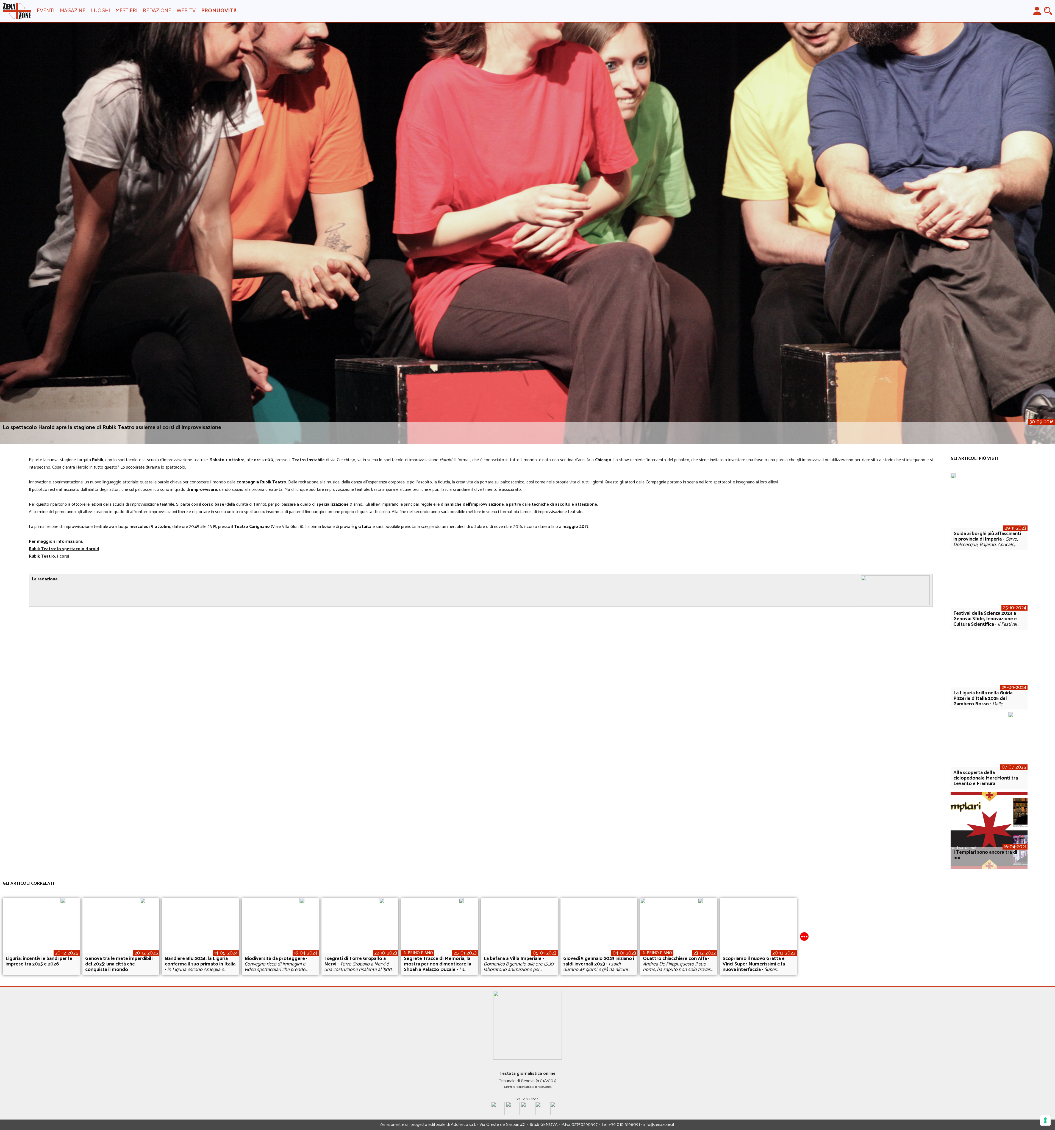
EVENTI (45, 10)
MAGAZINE (72, 10)
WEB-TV (186, 10)
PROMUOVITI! (218, 10)
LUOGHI (100, 10)
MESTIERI (126, 10)
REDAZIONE (157, 10)
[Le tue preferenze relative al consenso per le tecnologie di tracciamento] (1045, 1120)
